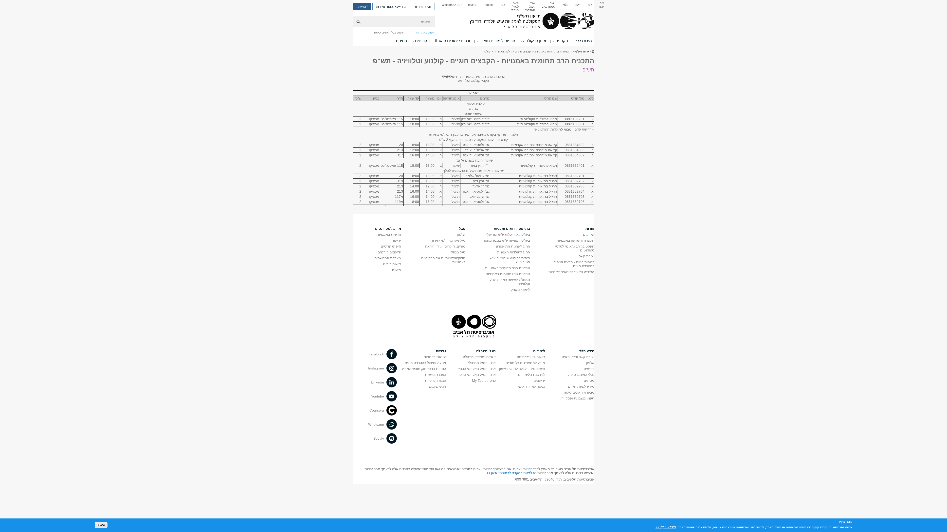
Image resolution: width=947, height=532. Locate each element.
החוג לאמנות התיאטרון (513, 246)
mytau (472, 5)
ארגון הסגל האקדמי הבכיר (476, 369)
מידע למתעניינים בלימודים (525, 363)
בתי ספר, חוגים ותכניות (512, 229)
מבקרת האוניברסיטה (579, 392)
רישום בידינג (392, 264)
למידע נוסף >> (666, 527)
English (488, 5)
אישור (101, 525)
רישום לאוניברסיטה (531, 357)
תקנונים (561, 41)
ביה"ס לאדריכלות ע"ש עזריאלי (508, 234)
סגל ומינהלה (486, 351)
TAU (502, 5)
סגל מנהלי (457, 252)
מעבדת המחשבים (387, 258)
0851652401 (574, 165)
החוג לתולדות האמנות (513, 252)
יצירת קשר (586, 256)
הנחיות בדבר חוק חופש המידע (424, 369)
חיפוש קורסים (391, 246)
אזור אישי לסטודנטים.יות (391, 6)
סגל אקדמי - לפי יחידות (448, 240)
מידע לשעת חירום (581, 386)
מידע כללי (584, 41)
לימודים (539, 351)
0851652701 (574, 176)
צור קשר (601, 4)
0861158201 (574, 119)
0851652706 (574, 202)
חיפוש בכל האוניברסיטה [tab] (389, 32)
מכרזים (589, 380)
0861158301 (574, 124)
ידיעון (578, 5)
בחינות (401, 41)
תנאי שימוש (437, 386)
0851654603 (574, 150)
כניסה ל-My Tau (484, 380)
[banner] (473, 23)
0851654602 (574, 145)
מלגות (396, 270)
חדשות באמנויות (389, 234)
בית (590, 5)
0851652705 (574, 197)
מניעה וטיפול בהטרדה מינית (425, 363)
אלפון (565, 5)
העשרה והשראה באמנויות (575, 240)
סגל (462, 229)
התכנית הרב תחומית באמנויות (507, 268)
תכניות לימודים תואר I (497, 41)
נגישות (441, 351)
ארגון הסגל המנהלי (482, 363)
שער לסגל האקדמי (530, 6)
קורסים (421, 41)
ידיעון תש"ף (593, 51)
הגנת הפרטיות (435, 380)
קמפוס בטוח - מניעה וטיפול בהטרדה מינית (574, 264)
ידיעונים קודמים (389, 252)
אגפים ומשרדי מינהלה (479, 357)
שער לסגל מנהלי (515, 6)
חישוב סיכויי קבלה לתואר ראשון (522, 369)
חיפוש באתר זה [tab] (425, 32)
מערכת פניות (423, 6)
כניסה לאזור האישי (531, 386)
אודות (589, 229)
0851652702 (574, 181)
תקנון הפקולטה (535, 41)
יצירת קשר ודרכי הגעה (578, 357)
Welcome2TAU (452, 5)
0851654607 (574, 155)
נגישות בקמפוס (435, 357)
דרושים (589, 369)
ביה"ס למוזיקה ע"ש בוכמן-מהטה (506, 240)
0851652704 (574, 191)
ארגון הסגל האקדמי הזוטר (477, 375)
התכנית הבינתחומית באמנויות (508, 274)
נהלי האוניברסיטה (581, 375)
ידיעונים (539, 380)
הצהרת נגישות (435, 375)
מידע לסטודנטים (388, 229)
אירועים (588, 234)
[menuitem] (601, 6)
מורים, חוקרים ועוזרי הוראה (445, 246)
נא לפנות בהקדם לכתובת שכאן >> (511, 473)
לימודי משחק (520, 290)
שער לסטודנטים (548, 4)
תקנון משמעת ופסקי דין (577, 398)
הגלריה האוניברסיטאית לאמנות (571, 272)
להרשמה (361, 6)
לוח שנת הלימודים (531, 375)
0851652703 (574, 186)
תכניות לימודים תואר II (453, 41)
